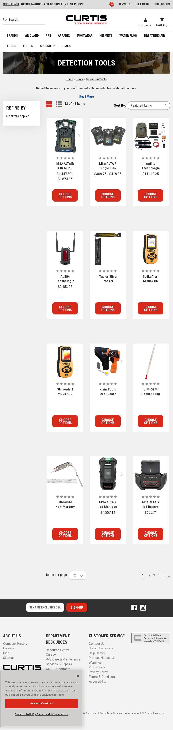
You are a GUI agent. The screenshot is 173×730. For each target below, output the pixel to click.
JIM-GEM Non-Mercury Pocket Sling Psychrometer (65, 505)
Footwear (85, 35)
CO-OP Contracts (58, 669)
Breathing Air (154, 35)
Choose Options (65, 195)
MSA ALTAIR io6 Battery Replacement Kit (150, 505)
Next (80, 136)
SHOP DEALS (11, 4)
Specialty (47, 46)
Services (124, 4)
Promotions (97, 667)
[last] (167, 576)
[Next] (163, 575)
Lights (28, 46)
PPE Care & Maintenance (63, 659)
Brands (12, 35)
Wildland (32, 35)
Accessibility (97, 681)
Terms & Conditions (102, 677)
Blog (6, 653)
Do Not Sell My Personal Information (41, 714)
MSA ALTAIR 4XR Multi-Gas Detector (65, 166)
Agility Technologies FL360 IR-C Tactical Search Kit (151, 166)
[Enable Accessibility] (112, 4)
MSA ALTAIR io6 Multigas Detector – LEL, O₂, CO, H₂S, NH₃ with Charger (107, 505)
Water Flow (128, 35)
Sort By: (120, 105)
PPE (48, 35)
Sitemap (9, 658)
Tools (11, 46)
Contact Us (96, 644)
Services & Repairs (59, 664)
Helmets (106, 35)
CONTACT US (162, 4)
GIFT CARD (142, 4)
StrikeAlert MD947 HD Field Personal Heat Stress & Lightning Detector (65, 392)
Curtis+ (51, 654)
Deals (66, 46)
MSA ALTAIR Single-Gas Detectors (108, 166)
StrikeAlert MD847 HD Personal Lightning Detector (151, 279)
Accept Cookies (41, 703)
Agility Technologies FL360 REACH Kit (65, 279)
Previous (50, 136)
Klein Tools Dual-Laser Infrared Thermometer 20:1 (108, 392)
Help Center (97, 653)
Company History (15, 644)
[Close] (77, 676)
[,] (65, 136)
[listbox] (149, 105)
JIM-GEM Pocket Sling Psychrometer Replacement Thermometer (151, 392)
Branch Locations (101, 648)
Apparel (64, 35)
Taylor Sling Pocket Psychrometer (108, 279)
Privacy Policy (98, 672)
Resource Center (57, 650)
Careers (8, 648)
